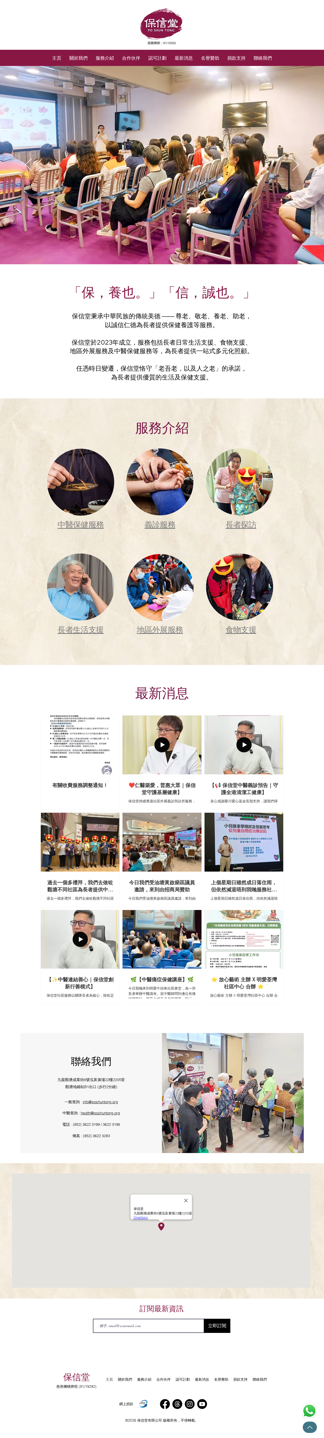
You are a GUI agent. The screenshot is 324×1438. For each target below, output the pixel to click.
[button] (105, 58)
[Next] (295, 165)
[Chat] (309, 1410)
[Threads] (177, 1404)
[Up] (310, 1427)
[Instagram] (190, 1404)
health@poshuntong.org (100, 1113)
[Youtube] (202, 1404)
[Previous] (28, 165)
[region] (80, 493)
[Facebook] (165, 1404)
